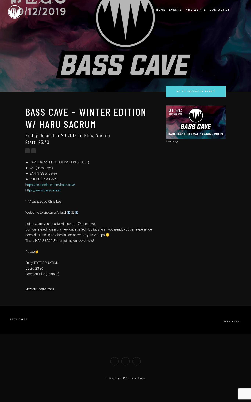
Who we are (195, 9)
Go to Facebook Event (195, 91)
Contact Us (220, 9)
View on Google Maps (39, 289)
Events (175, 9)
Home (160, 9)
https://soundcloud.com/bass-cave (50, 185)
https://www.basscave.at (43, 190)
